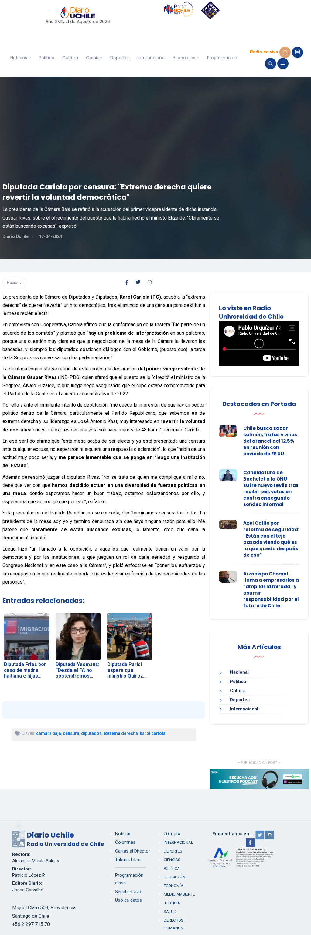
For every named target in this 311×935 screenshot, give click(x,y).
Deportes (120, 58)
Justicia (172, 903)
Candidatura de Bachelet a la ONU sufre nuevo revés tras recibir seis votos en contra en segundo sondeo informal (271, 488)
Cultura (70, 58)
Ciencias (172, 859)
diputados (91, 733)
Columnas (125, 842)
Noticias (18, 58)
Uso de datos (128, 900)
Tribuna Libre (128, 859)
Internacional (152, 58)
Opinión (94, 58)
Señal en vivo (128, 891)
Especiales (184, 58)
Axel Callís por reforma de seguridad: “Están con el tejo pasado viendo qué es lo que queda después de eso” (271, 539)
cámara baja (48, 733)
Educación (174, 877)
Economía (173, 885)
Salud (170, 911)
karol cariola (153, 733)
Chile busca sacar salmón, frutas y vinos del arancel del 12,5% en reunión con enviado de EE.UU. (270, 441)
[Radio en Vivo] (285, 52)
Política (46, 58)
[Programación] (297, 52)
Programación (222, 58)
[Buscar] (270, 63)
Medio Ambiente (179, 894)
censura (71, 733)
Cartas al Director (132, 851)
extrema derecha (121, 733)
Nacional (14, 282)
